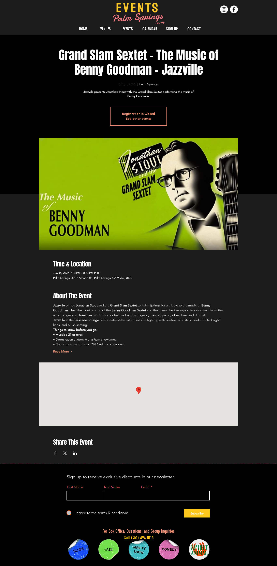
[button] (105, 29)
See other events (138, 119)
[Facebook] (234, 9)
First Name (75, 487)
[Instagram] (224, 9)
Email (145, 487)
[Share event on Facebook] (55, 453)
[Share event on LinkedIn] (75, 453)
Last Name (112, 487)
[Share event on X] (65, 453)
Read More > (62, 351)
